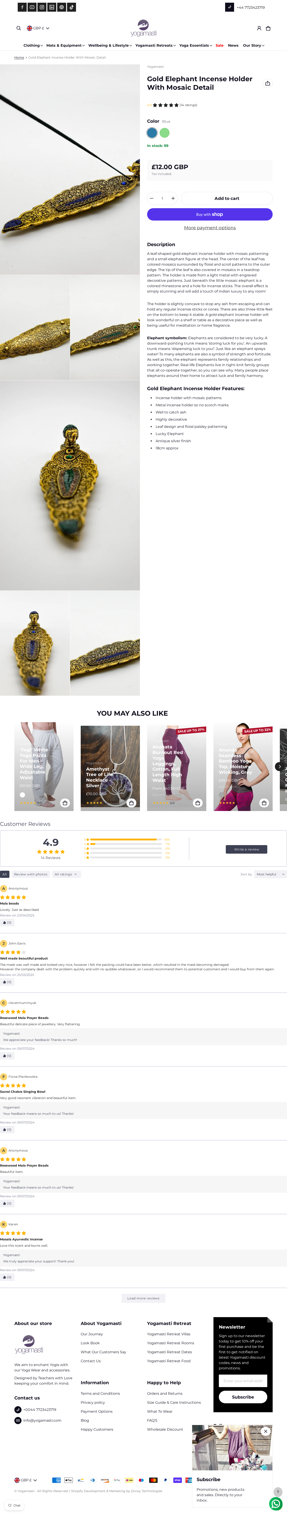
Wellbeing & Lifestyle (108, 45)
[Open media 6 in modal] (105, 643)
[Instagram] (41, 7)
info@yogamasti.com (42, 1420)
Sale (220, 45)
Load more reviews (143, 1298)
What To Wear (159, 1411)
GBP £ (38, 28)
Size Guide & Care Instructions (174, 1402)
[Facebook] (22, 7)
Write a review (246, 849)
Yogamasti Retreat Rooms (170, 1343)
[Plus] (173, 198)
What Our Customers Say (103, 1352)
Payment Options (97, 1411)
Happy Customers (97, 1429)
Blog (85, 1420)
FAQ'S (152, 1420)
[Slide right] (280, 766)
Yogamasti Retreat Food (169, 1361)
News (233, 45)
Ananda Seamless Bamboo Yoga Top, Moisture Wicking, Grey (235, 761)
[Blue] (152, 133)
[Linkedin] (51, 7)
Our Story (252, 45)
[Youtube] (32, 7)
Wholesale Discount (165, 1429)
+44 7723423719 (250, 7)
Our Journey (92, 1334)
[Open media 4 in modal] (70, 485)
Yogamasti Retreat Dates (169, 1352)
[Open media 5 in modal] (35, 643)
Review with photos (31, 874)
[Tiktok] (71, 7)
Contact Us (91, 1361)
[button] (18, 28)
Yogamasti (26, 1491)
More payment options (210, 227)
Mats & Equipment (64, 45)
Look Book (90, 1343)
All (4, 874)
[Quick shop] (65, 802)
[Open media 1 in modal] (70, 169)
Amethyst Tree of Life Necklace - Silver (99, 777)
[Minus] (151, 198)
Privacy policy (93, 1402)
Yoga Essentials (194, 45)
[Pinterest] (61, 7)
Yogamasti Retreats (154, 45)
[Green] (165, 133)
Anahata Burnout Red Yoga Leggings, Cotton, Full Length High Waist (167, 763)
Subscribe (243, 1397)
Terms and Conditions (100, 1393)
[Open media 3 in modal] (105, 327)
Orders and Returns (165, 1393)
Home (19, 57)
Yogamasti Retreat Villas (168, 1334)
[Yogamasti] (143, 28)
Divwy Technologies (146, 1491)
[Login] (259, 28)
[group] (47, 766)
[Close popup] (266, 1431)
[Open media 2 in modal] (35, 327)
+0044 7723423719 (39, 1410)
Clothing (32, 45)
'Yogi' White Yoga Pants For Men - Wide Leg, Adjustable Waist (34, 763)
